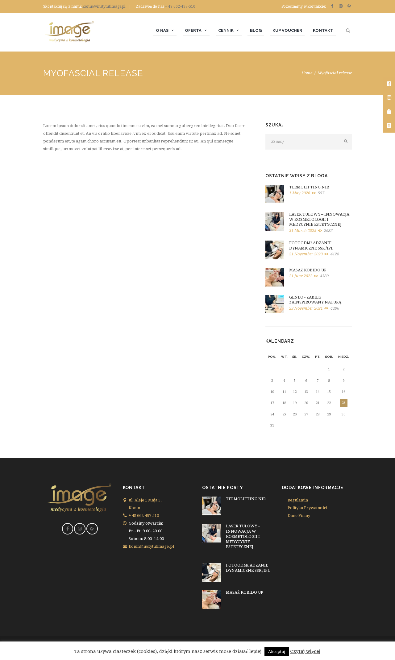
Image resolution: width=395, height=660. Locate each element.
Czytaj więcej (305, 651)
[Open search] (349, 30)
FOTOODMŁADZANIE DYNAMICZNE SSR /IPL (311, 245)
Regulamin (298, 500)
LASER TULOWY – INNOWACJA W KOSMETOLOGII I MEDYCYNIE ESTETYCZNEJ (319, 219)
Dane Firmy (299, 515)
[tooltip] (389, 84)
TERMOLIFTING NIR (309, 187)
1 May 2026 (299, 193)
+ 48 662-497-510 (180, 6)
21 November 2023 (306, 254)
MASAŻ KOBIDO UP (307, 270)
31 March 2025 (302, 230)
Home (306, 73)
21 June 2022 (300, 276)
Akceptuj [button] (276, 651)
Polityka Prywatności (307, 507)
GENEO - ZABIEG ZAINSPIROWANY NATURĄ (315, 300)
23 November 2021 (306, 308)
